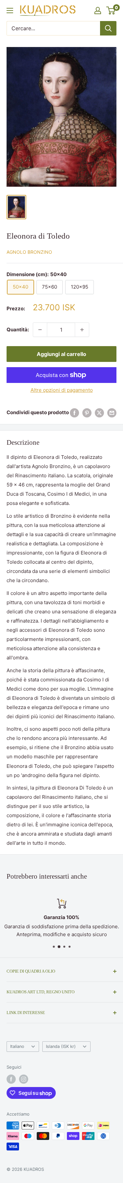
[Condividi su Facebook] (74, 412)
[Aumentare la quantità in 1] (82, 330)
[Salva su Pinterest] (87, 412)
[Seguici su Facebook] (11, 1079)
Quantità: (18, 329)
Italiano (17, 1046)
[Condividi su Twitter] (99, 412)
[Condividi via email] (111, 412)
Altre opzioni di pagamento (62, 390)
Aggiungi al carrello (61, 354)
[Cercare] (108, 28)
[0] (111, 10)
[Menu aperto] (10, 10)
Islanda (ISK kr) (61, 1046)
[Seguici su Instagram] (23, 1079)
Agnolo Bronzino (29, 252)
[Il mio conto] (97, 10)
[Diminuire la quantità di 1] (40, 330)
